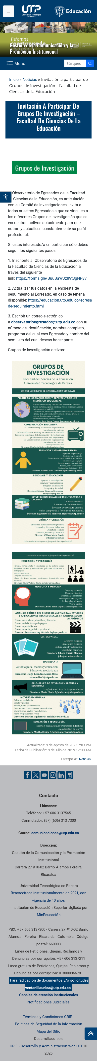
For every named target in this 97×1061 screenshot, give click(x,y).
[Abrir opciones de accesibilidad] (6, 197)
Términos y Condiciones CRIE (47, 1017)
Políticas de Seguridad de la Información (48, 1024)
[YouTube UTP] (44, 775)
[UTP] (32, 11)
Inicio (14, 79)
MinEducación (48, 915)
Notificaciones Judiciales (48, 1002)
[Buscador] (90, 63)
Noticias (30, 79)
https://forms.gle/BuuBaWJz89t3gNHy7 (51, 278)
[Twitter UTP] (36, 775)
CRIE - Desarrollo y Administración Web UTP (46, 1046)
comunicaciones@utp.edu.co (55, 833)
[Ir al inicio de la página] (91, 1034)
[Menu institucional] (8, 11)
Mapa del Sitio (48, 1031)
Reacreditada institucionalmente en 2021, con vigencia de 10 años (48, 896)
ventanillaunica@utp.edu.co (48, 988)
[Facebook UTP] (27, 775)
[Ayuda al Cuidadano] (69, 775)
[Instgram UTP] (52, 775)
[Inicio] (91, 1033)
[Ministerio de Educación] (72, 11)
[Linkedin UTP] (61, 775)
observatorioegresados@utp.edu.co (43, 322)
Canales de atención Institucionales (48, 995)
